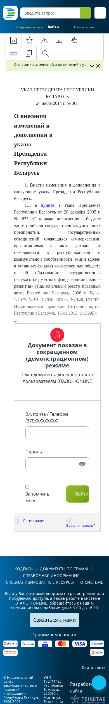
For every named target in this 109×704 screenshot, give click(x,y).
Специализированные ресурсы (40, 582)
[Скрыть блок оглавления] (98, 65)
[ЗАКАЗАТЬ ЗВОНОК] (99, 683)
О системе (91, 582)
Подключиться (29, 27)
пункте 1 (50, 205)
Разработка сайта (82, 687)
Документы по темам (64, 568)
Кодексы (24, 568)
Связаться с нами (54, 619)
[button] (100, 13)
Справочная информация (51, 575)
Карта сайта (94, 667)
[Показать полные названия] (91, 65)
